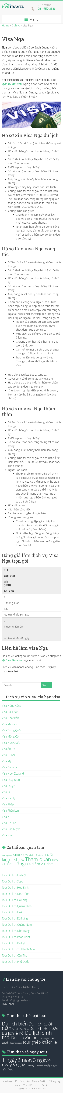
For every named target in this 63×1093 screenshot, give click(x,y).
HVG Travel (8, 1004)
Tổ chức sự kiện (22, 1081)
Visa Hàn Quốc (11, 743)
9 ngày (54, 1065)
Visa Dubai (8, 755)
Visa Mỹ (6, 761)
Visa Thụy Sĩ (9, 786)
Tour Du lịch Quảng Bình (16, 906)
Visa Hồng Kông (11, 706)
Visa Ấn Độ (8, 749)
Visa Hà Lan (9, 823)
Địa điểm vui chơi (39, 863)
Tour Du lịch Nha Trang (16, 931)
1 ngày (9, 1059)
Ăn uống (15, 863)
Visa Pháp (8, 804)
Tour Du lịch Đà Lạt (13, 943)
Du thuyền (44, 1038)
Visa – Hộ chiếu (30, 1084)
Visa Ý (5, 817)
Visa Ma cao (9, 724)
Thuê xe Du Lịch (39, 1081)
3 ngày (40, 1060)
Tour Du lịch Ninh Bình (15, 894)
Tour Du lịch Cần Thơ (14, 955)
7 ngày (39, 1065)
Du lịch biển (15, 1023)
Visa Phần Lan (10, 810)
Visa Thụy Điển (11, 780)
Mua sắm (20, 855)
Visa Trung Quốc (12, 730)
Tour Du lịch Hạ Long (14, 900)
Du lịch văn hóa (25, 1037)
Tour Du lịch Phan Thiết (16, 937)
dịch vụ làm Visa (12, 84)
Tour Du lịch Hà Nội (14, 875)
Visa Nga (7, 835)
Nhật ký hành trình (39, 855)
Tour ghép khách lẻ (39, 1042)
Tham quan (38, 859)
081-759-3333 (47, 8)
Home (5, 25)
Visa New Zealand (13, 773)
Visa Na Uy (8, 798)
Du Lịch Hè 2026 (43, 1028)
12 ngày (10, 1069)
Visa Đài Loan (10, 712)
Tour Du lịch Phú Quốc (15, 962)
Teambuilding (16, 1043)
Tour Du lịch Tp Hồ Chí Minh (19, 949)
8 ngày (47, 1065)
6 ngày (30, 1065)
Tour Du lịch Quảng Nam (17, 925)
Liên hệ (43, 1084)
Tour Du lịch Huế (12, 912)
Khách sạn (7, 1081)
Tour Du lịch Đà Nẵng (15, 918)
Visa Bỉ (6, 792)
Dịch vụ (16, 25)
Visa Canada (9, 767)
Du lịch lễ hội (13, 1033)
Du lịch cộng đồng (20, 1029)
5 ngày (18, 1064)
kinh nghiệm (7, 855)
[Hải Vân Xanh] (13, 5)
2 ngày (25, 1059)
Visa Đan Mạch (11, 829)
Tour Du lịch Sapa (12, 881)
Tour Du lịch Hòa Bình (15, 888)
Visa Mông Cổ (10, 736)
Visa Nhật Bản (10, 718)
